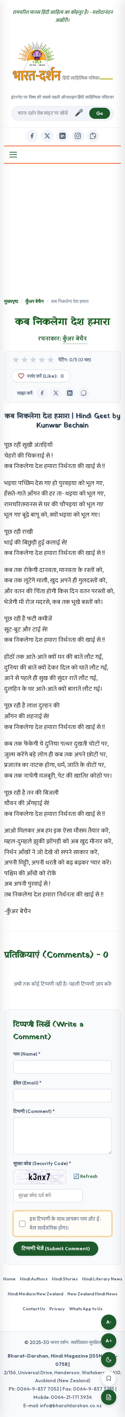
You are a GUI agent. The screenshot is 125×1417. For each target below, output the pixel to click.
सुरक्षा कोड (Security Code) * (42, 1163)
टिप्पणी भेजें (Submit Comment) (56, 1248)
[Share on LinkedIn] (69, 393)
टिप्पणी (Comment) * (34, 1111)
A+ (109, 1340)
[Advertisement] (62, 231)
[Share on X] (55, 393)
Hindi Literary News (102, 1278)
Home (9, 1278)
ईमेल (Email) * (27, 1083)
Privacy (57, 1308)
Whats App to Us (85, 1308)
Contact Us (34, 1308)
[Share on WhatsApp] (83, 393)
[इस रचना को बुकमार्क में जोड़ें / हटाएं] (108, 1378)
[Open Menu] (13, 154)
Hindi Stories (65, 1278)
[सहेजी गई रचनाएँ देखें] (108, 1397)
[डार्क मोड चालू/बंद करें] (108, 1359)
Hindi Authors (34, 1278)
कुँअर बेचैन (34, 301)
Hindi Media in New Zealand (35, 1293)
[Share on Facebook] (42, 393)
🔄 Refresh (85, 1176)
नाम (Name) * (27, 1054)
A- (108, 1322)
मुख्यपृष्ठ (11, 301)
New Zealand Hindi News (92, 1293)
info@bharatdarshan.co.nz (71, 1405)
